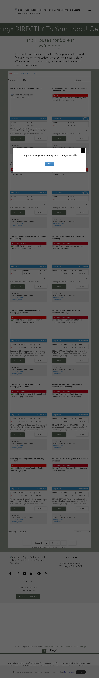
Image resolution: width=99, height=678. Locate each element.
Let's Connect (28, 597)
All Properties (13, 73)
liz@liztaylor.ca (17, 226)
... (57, 543)
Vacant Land (26, 73)
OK (80, 672)
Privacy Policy (49, 647)
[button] (10, 573)
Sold (35, 73)
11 (64, 543)
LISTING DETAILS (18, 138)
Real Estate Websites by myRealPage (71, 647)
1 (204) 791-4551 (17, 223)
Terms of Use (69, 672)
